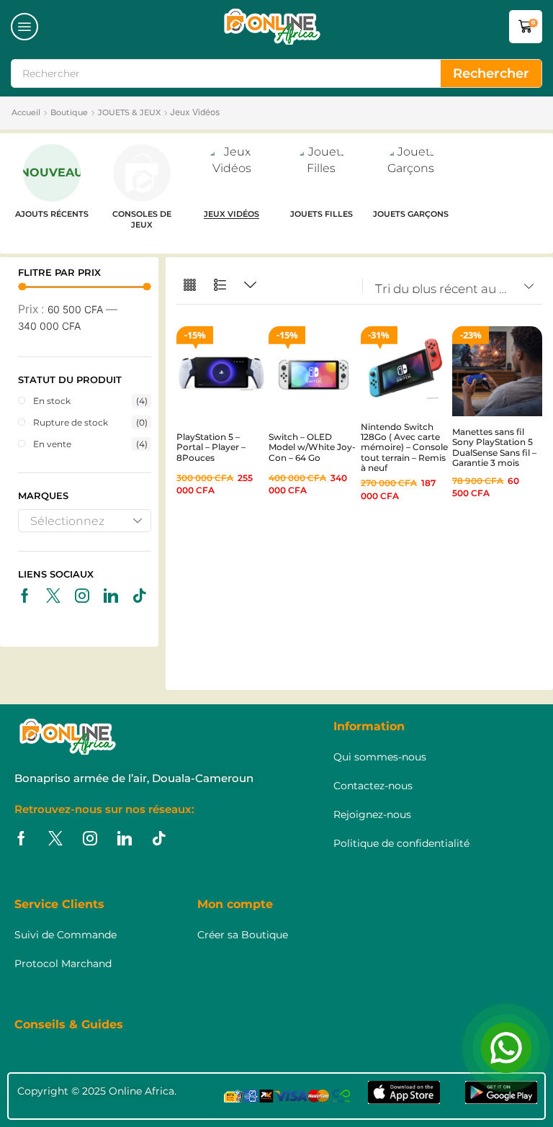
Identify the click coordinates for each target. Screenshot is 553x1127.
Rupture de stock (90, 422)
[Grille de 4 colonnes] (189, 285)
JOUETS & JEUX (129, 112)
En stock (90, 400)
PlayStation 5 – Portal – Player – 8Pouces (211, 447)
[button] (24, 26)
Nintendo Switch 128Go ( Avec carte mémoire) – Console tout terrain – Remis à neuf (404, 447)
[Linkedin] (111, 595)
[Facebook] (25, 595)
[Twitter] (53, 595)
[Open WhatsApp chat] (506, 1048)
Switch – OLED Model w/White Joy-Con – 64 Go (312, 447)
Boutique (69, 112)
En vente (90, 444)
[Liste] (220, 285)
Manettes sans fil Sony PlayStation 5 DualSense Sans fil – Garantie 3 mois (494, 447)
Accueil (26, 112)
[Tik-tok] (139, 595)
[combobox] (84, 520)
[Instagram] (82, 595)
